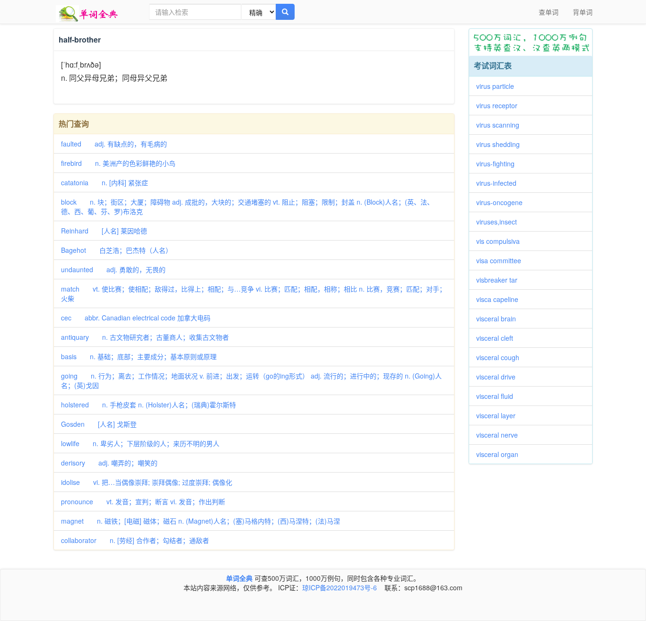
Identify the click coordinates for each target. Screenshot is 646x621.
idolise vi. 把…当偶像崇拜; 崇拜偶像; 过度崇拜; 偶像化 (146, 482)
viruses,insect (500, 221)
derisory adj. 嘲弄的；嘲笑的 (109, 462)
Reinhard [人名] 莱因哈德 (104, 230)
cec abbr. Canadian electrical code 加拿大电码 (135, 317)
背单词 (583, 12)
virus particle (498, 86)
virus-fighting (498, 163)
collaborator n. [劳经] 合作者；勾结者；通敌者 (135, 540)
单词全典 (239, 578)
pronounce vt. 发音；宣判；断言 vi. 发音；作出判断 (143, 501)
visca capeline (500, 299)
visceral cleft (498, 338)
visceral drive (499, 376)
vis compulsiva (501, 241)
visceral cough (501, 357)
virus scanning (501, 124)
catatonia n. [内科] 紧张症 (104, 182)
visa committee (502, 260)
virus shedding (501, 144)
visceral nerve (500, 435)
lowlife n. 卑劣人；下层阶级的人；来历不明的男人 (140, 443)
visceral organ (500, 454)
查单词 (549, 12)
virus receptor (500, 105)
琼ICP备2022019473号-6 (339, 587)
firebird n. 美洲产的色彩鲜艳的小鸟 (118, 163)
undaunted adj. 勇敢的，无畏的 (113, 269)
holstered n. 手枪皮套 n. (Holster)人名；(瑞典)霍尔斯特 (148, 404)
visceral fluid (498, 396)
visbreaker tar (500, 280)
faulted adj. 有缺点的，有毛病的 (114, 143)
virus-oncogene (502, 202)
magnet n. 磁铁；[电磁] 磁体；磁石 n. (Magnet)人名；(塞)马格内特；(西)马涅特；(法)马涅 (200, 521)
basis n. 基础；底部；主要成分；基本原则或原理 (139, 356)
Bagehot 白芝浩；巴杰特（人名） (116, 250)
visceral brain (499, 318)
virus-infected (499, 183)
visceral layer (499, 415)
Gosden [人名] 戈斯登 (99, 424)
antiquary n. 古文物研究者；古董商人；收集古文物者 (145, 337)
